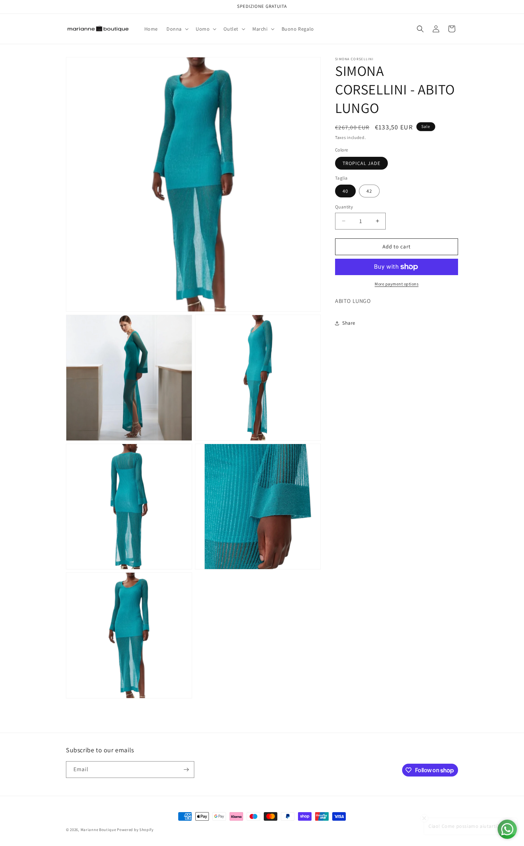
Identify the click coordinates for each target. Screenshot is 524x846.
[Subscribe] (186, 769)
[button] (176, 28)
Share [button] (348, 323)
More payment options (396, 284)
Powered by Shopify (135, 829)
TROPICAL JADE (361, 163)
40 (345, 191)
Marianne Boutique (99, 829)
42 (369, 191)
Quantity (344, 207)
